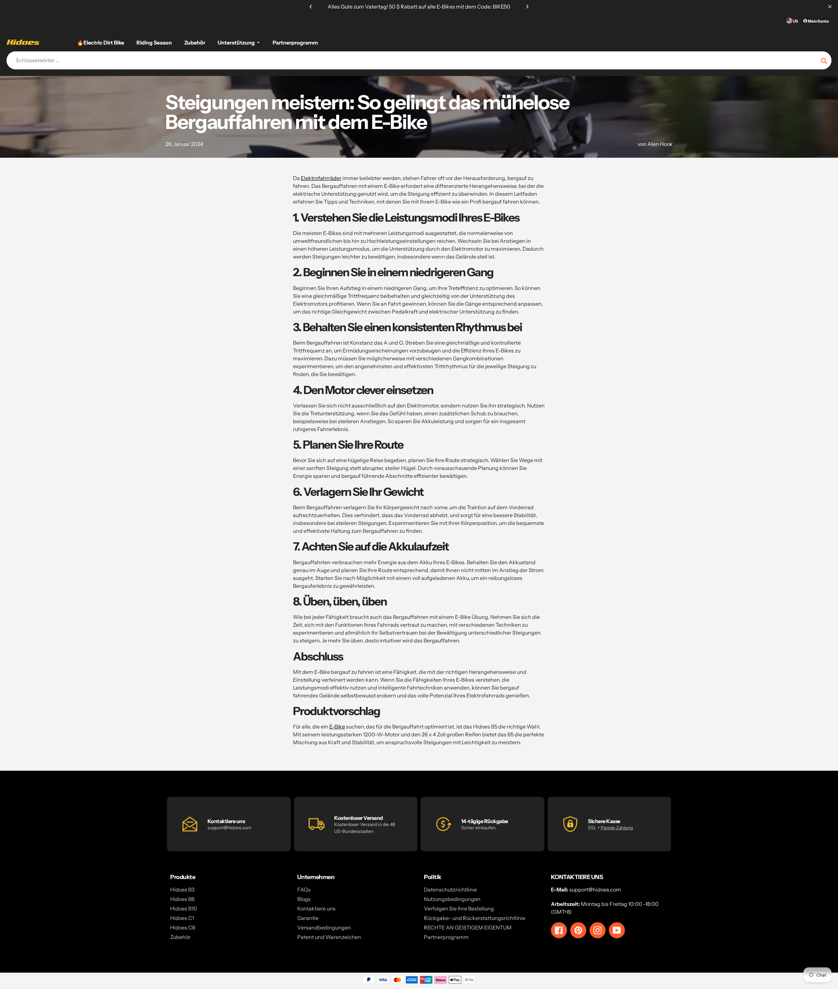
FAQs (304, 889)
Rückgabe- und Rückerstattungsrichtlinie (474, 918)
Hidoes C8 (182, 927)
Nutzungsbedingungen (452, 899)
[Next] (527, 6)
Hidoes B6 (182, 899)
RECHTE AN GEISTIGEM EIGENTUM (468, 927)
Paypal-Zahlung (617, 828)
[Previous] (311, 6)
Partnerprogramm (446, 937)
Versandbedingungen (324, 927)
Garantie (308, 918)
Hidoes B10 (183, 908)
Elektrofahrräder (321, 178)
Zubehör (180, 937)
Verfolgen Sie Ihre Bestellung (459, 908)
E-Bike (337, 726)
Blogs (304, 899)
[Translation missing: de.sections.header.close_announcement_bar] (830, 6)
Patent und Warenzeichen (329, 937)
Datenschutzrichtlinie (450, 889)
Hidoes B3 (182, 889)
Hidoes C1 (182, 918)
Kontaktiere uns (316, 908)
